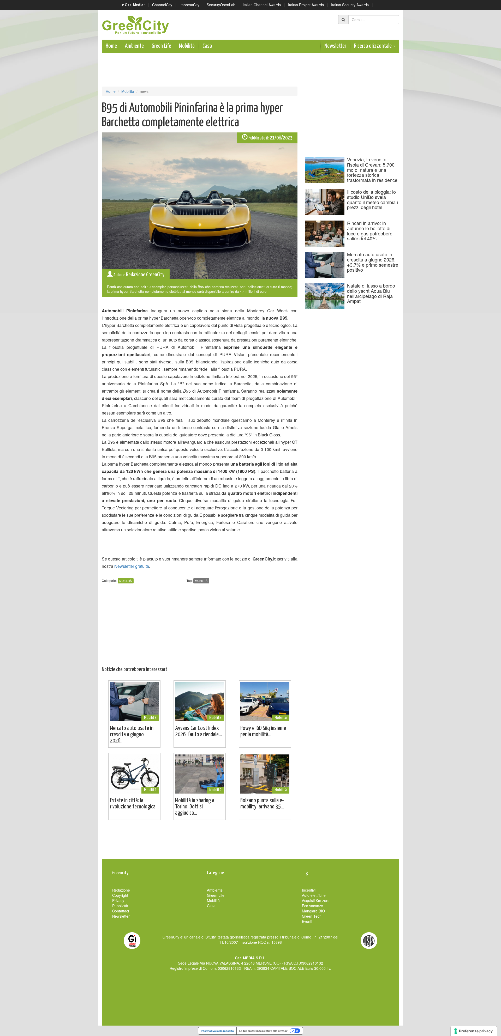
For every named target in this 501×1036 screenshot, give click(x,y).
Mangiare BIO (313, 910)
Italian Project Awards (306, 4)
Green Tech (311, 916)
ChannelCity (162, 4)
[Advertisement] (250, 842)
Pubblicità (120, 905)
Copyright (120, 895)
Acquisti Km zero (316, 900)
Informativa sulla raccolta (217, 1030)
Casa (207, 46)
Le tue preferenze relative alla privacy (263, 1030)
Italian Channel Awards (262, 4)
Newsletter (335, 46)
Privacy (118, 900)
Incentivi (308, 890)
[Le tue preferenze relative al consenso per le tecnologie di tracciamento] (474, 1031)
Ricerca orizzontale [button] (373, 46)
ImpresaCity (189, 4)
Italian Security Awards (350, 4)
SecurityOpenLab (221, 4)
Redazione (121, 890)
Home (111, 46)
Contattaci (120, 910)
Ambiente (134, 46)
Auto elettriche (314, 895)
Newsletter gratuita (131, 566)
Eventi (307, 921)
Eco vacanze (312, 905)
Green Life (161, 46)
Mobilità (187, 46)
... (377, 4)
